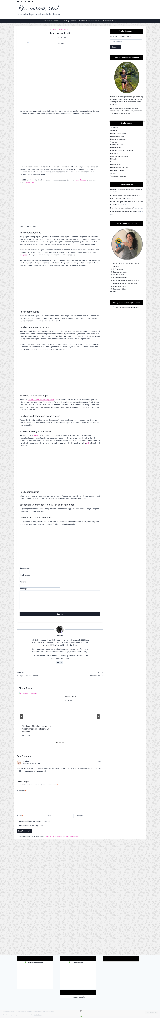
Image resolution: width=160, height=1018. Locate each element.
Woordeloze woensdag (118, 176)
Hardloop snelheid (119, 263)
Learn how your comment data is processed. (63, 836)
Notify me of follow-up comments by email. (35, 821)
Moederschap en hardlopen (119, 156)
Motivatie (113, 159)
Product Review (115, 165)
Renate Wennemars (119, 286)
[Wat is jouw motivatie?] (35, 975)
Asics (88, 443)
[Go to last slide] (21, 716)
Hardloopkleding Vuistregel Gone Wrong (124, 211)
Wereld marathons (96, 674)
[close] (81, 1011)
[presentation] (38, 707)
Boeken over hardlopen (118, 133)
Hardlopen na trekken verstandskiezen (126, 280)
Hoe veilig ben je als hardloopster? (122, 208)
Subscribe (115, 47)
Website (23, 582)
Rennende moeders (63, 29)
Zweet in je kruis (118, 275)
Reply (100, 761)
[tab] (56, 742)
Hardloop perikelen (116, 145)
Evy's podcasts (118, 269)
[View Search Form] (142, 1)
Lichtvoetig (114, 153)
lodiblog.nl (30, 182)
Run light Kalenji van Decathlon (28, 674)
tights (36, 435)
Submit (60, 614)
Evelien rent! (70, 696)
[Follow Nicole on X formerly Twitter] (61, 662)
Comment (21, 791)
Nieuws (112, 162)
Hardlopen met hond (119, 278)
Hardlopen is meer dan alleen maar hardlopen (126, 189)
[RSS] (29, 1)
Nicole (60, 635)
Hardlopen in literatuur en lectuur (121, 150)
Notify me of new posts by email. (31, 825)
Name (25, 568)
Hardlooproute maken (120, 272)
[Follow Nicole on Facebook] (58, 662)
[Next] (98, 716)
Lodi (25, 761)
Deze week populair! (117, 136)
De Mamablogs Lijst (77, 997)
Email (25, 575)
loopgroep (23, 255)
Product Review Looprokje (119, 167)
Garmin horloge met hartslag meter (41, 400)
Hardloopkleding (115, 148)
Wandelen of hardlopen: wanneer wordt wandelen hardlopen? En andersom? (36, 729)
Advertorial (114, 128)
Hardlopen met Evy (109, 21)
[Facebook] (18, 1)
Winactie (113, 173)
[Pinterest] (25, 1)
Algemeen (52, 29)
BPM (114, 292)
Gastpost (113, 142)
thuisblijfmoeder (81, 180)
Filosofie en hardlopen (117, 139)
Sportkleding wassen (120, 283)
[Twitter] (21, 1)
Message (23, 589)
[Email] (32, 1)
